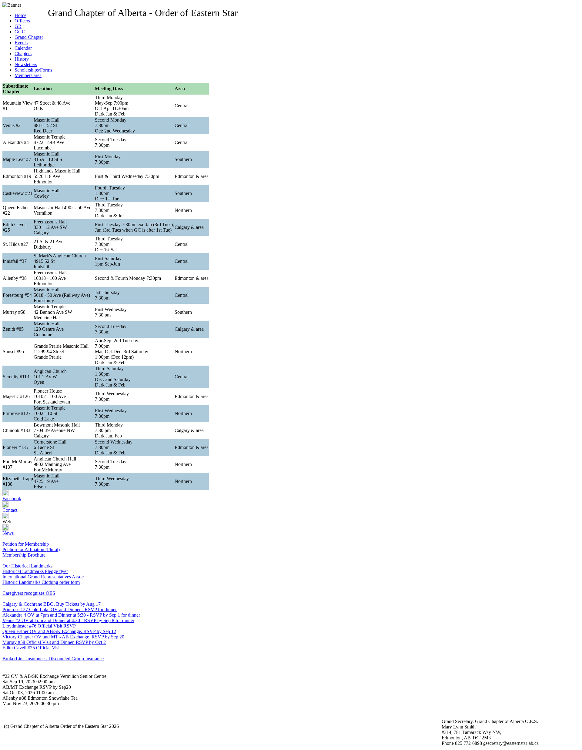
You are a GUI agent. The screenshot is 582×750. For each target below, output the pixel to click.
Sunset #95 (13, 351)
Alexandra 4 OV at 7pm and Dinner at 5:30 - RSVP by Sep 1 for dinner (71, 615)
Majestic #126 (16, 396)
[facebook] (5, 494)
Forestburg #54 (17, 295)
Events (21, 42)
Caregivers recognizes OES (28, 593)
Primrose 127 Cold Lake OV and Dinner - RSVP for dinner (59, 609)
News (8, 533)
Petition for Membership (25, 544)
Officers (22, 20)
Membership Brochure (23, 554)
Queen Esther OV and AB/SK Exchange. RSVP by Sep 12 (59, 631)
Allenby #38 (15, 278)
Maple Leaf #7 (17, 159)
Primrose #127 (17, 413)
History (22, 59)
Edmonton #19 (17, 176)
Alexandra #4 (16, 142)
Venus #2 (12, 125)
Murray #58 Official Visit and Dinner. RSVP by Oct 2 (54, 642)
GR (18, 26)
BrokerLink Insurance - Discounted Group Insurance (53, 658)
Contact (9, 510)
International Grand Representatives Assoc (43, 576)
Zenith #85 (13, 329)
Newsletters (26, 64)
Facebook (11, 498)
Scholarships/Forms (33, 69)
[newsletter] (5, 528)
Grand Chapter (29, 37)
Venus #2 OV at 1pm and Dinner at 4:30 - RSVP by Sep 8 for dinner (68, 620)
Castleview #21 (17, 193)
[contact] (5, 505)
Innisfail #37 (15, 261)
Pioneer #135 (15, 447)
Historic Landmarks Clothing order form (41, 582)
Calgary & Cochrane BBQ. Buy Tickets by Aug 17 (51, 604)
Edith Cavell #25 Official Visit (31, 647)
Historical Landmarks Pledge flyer (35, 571)
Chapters (23, 53)
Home (20, 15)
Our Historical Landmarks (27, 565)
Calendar (23, 48)
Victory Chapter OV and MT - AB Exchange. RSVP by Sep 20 (63, 636)
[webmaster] (5, 517)
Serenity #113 (16, 376)
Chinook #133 (16, 430)
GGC (20, 31)
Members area (28, 75)
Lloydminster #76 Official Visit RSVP (39, 625)
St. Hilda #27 (15, 244)
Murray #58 (14, 312)
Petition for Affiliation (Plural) (31, 549)
